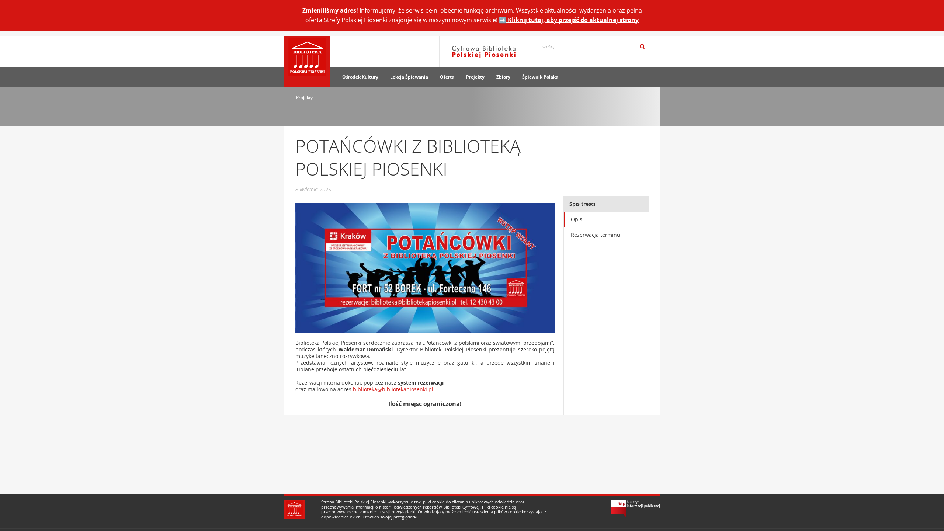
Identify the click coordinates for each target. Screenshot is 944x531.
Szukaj (642, 46)
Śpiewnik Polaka (540, 77)
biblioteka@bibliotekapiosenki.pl (393, 389)
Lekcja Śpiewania (409, 77)
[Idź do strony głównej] (307, 61)
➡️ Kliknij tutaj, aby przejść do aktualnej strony (569, 20)
